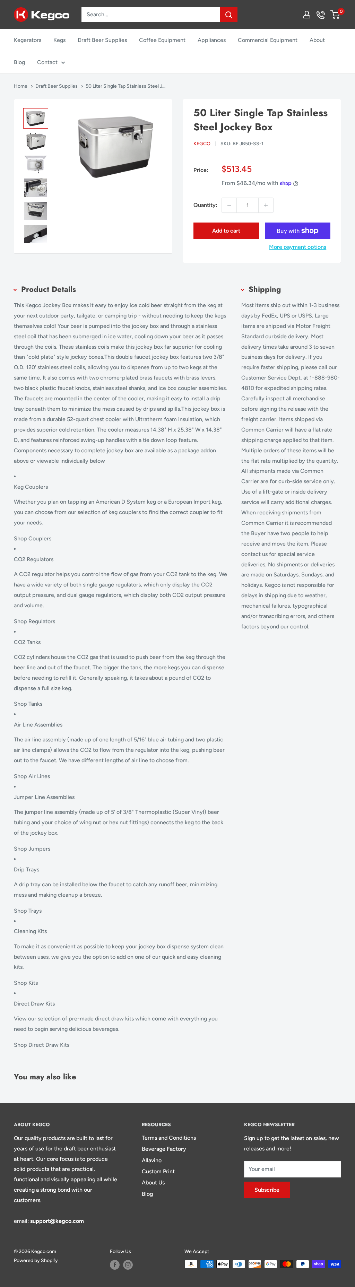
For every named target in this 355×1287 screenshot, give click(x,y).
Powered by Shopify (36, 1260)
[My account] (306, 14)
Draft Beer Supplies (102, 40)
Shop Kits (26, 983)
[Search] (228, 14)
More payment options (297, 247)
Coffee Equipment (162, 40)
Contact (47, 62)
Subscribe (266, 1189)
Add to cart (226, 230)
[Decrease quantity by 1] (229, 205)
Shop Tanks (28, 704)
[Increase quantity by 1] (266, 205)
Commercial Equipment (267, 40)
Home (21, 86)
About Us (153, 1182)
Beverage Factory (164, 1149)
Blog (19, 62)
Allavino (152, 1160)
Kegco (201, 144)
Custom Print (158, 1171)
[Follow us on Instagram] (128, 1265)
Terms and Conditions (169, 1137)
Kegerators (27, 40)
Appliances (212, 40)
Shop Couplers (32, 538)
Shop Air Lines (32, 776)
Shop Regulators (34, 621)
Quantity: (205, 205)
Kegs (59, 40)
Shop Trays (28, 910)
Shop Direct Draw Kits (41, 1045)
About (317, 40)
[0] (335, 14)
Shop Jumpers (32, 848)
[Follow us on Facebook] (115, 1265)
